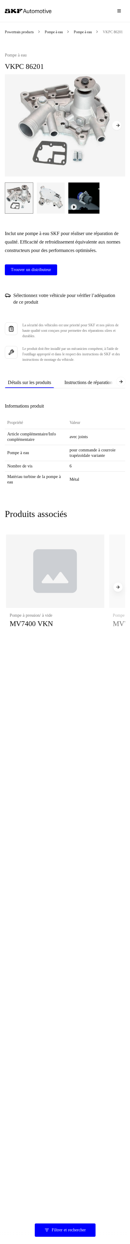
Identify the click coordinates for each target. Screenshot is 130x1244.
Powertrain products (19, 32)
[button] (55, 587)
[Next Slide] (117, 125)
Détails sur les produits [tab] (29, 382)
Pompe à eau (54, 32)
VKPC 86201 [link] (113, 32)
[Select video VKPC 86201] (83, 198)
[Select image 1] (19, 198)
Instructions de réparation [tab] (88, 382)
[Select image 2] (51, 198)
